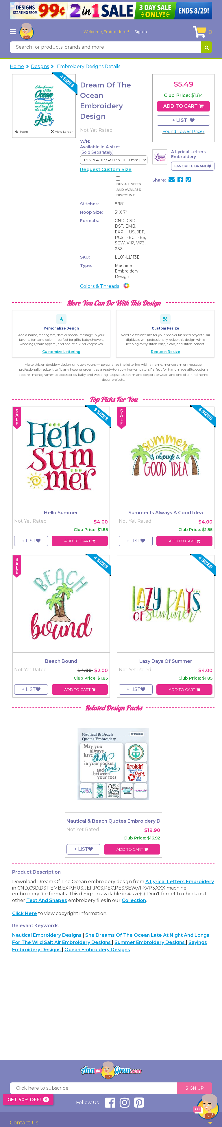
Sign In (140, 31)
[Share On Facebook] (180, 180)
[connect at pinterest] (139, 1105)
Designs (40, 66)
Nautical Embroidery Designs (47, 935)
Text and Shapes (46, 900)
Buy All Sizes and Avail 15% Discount (129, 189)
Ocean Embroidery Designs (97, 949)
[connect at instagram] (125, 1105)
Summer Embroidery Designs (150, 942)
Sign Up (195, 1088)
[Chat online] (206, 1108)
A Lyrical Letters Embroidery (179, 881)
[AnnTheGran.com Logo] (26, 31)
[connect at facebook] (110, 1105)
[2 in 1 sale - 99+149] (111, 10)
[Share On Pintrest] (188, 180)
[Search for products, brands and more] (206, 47)
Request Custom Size (106, 169)
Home (17, 66)
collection (134, 900)
